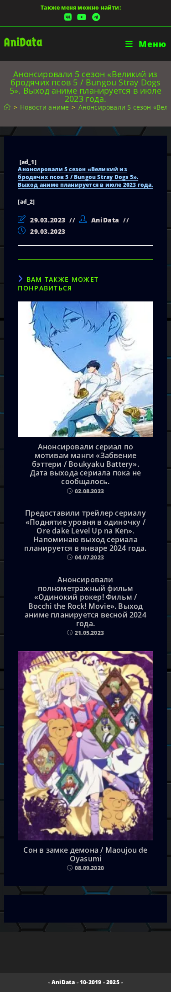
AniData (23, 42)
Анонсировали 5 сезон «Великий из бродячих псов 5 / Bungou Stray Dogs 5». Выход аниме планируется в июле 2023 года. (85, 177)
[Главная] (7, 107)
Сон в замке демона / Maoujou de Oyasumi (85, 854)
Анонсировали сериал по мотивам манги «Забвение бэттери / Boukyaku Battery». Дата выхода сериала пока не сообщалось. (85, 464)
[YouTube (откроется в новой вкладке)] (81, 17)
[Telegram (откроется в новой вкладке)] (94, 17)
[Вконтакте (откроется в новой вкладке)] (68, 17)
